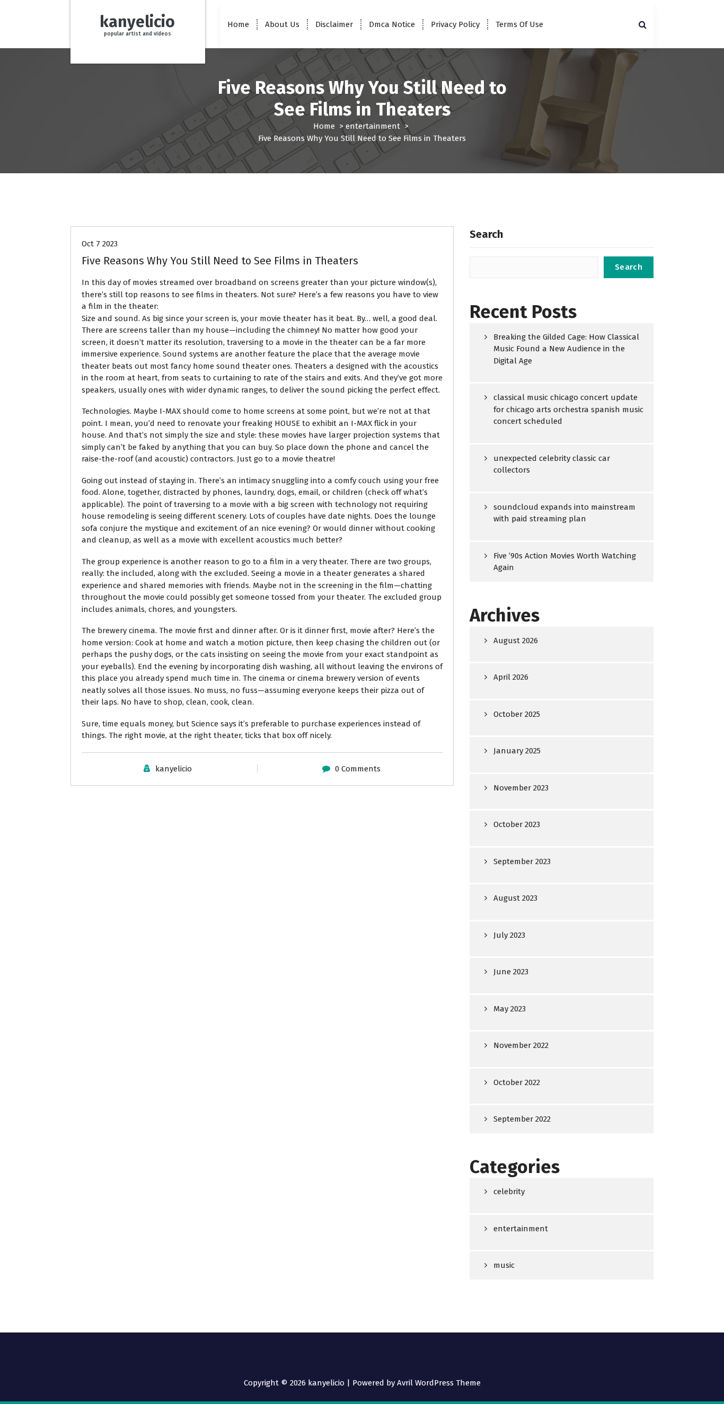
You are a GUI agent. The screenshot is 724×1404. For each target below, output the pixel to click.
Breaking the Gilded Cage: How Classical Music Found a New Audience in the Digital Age (566, 349)
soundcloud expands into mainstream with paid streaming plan (564, 513)
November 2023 (521, 788)
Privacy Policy (455, 24)
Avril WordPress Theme (439, 1383)
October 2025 (516, 714)
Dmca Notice (392, 24)
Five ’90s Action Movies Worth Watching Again (564, 562)
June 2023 (510, 971)
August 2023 (515, 898)
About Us (282, 24)
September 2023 (522, 861)
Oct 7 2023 (100, 243)
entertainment (373, 126)
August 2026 (515, 640)
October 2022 (516, 1082)
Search (486, 234)
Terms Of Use (519, 24)
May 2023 (509, 1009)
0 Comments (358, 769)
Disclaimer (334, 24)
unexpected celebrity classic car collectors (551, 464)
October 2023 (516, 824)
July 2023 (509, 935)
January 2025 (517, 751)
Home (238, 24)
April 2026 (510, 677)
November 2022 (521, 1045)
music (504, 1265)
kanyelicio (173, 769)
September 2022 (522, 1119)
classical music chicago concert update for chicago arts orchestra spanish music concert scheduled (568, 409)
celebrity (509, 1191)
